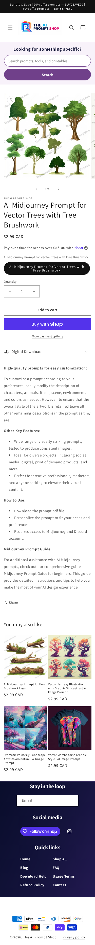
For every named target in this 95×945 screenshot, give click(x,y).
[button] (10, 27)
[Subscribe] (72, 801)
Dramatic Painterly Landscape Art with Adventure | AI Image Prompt (25, 759)
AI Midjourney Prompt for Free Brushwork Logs (24, 686)
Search (47, 74)
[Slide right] (58, 188)
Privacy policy (74, 937)
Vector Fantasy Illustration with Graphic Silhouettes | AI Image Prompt (67, 688)
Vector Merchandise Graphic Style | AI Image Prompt (67, 757)
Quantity (10, 281)
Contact (59, 884)
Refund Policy (32, 884)
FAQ (56, 867)
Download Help (33, 876)
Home (25, 858)
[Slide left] (36, 188)
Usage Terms (64, 876)
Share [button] (13, 602)
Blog (24, 867)
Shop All (60, 858)
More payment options (47, 336)
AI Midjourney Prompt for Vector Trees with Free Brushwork (46, 268)
